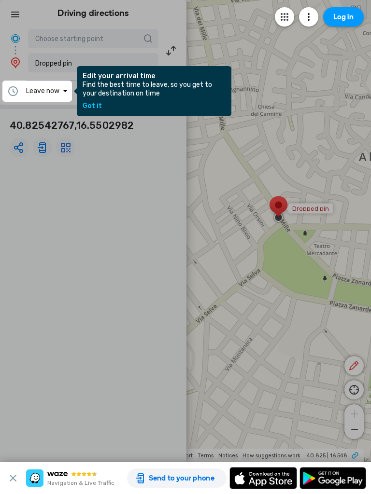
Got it (92, 106)
